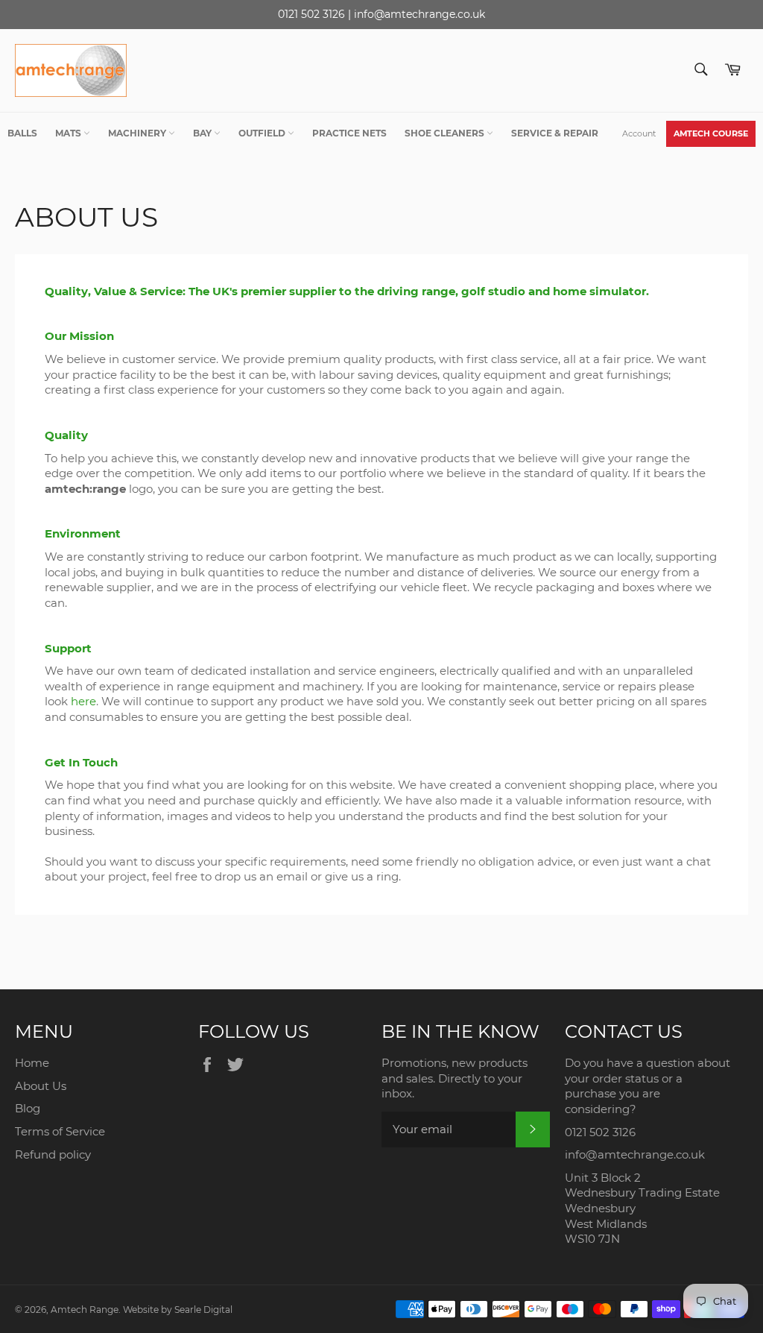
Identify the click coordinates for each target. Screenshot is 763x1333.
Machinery (138, 133)
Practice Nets (349, 133)
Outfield (263, 133)
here (83, 701)
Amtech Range (84, 1309)
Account (639, 133)
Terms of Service (60, 1131)
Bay (203, 133)
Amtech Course (711, 133)
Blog (27, 1108)
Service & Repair (554, 133)
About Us (40, 1086)
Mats (69, 133)
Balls (22, 133)
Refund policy (53, 1154)
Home (32, 1063)
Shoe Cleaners (446, 133)
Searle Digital (203, 1309)
